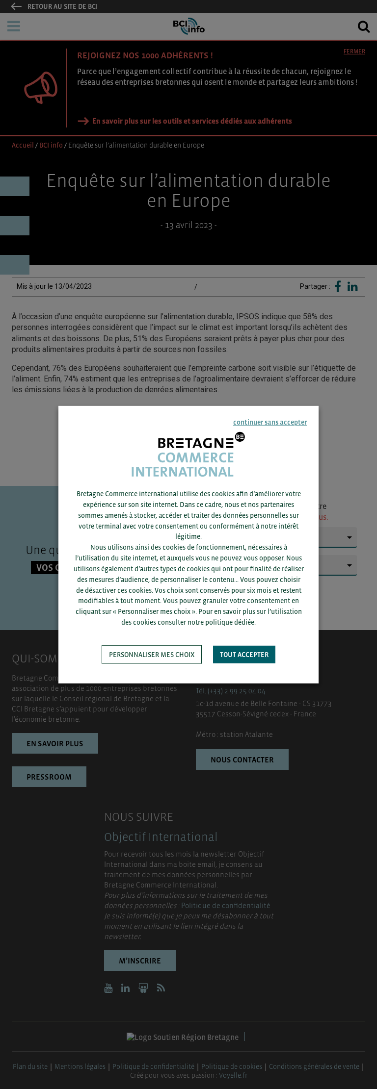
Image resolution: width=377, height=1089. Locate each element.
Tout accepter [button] (244, 654)
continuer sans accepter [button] (270, 422)
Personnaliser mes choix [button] (151, 654)
